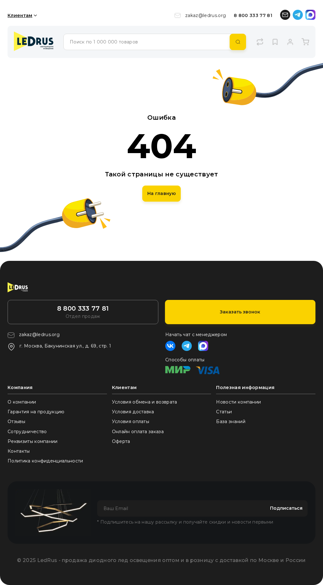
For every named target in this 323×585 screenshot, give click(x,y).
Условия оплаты (130, 421)
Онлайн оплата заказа (138, 431)
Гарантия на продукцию (36, 412)
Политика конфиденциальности (45, 461)
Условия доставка (133, 412)
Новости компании (238, 402)
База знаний (230, 421)
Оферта (121, 441)
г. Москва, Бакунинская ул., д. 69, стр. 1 (65, 346)
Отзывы (16, 421)
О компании (22, 402)
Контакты (19, 451)
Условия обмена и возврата (144, 402)
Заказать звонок (240, 312)
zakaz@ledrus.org (205, 15)
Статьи (224, 412)
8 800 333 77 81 (253, 15)
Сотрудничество (27, 431)
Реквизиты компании (33, 441)
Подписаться (286, 508)
